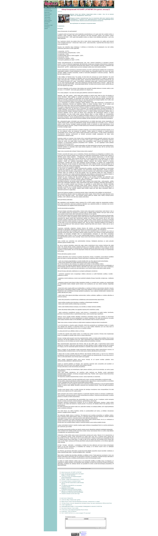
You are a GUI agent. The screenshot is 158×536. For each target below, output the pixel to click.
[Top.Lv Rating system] (75, 535)
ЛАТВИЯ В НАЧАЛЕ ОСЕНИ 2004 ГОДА (70, 493)
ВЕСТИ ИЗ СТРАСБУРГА (67, 498)
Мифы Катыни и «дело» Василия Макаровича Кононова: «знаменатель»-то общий (80, 501)
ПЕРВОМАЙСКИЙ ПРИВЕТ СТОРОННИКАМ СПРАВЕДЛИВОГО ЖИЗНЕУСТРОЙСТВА (81, 506)
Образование (48, 14)
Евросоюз (47, 12)
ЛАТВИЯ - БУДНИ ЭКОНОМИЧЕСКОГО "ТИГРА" (72, 479)
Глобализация (48, 10)
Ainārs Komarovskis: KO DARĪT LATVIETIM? (71, 472)
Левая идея (48, 19)
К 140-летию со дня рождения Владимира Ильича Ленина (74, 509)
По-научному (51, 7)
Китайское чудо (49, 25)
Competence (48, 9)
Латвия (46, 23)
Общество (47, 15)
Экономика (47, 17)
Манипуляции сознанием (48, 21)
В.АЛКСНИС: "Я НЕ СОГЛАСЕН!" (69, 511)
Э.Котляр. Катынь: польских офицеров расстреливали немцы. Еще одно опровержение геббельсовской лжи (86, 503)
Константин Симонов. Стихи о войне (69, 508)
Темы (45, 7)
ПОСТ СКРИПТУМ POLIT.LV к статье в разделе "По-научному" (76, 513)
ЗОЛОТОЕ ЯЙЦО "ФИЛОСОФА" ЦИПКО (70, 499)
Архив (46, 28)
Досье (58, 7)
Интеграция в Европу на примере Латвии (70, 481)
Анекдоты (47, 26)
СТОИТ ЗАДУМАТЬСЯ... (67, 504)
